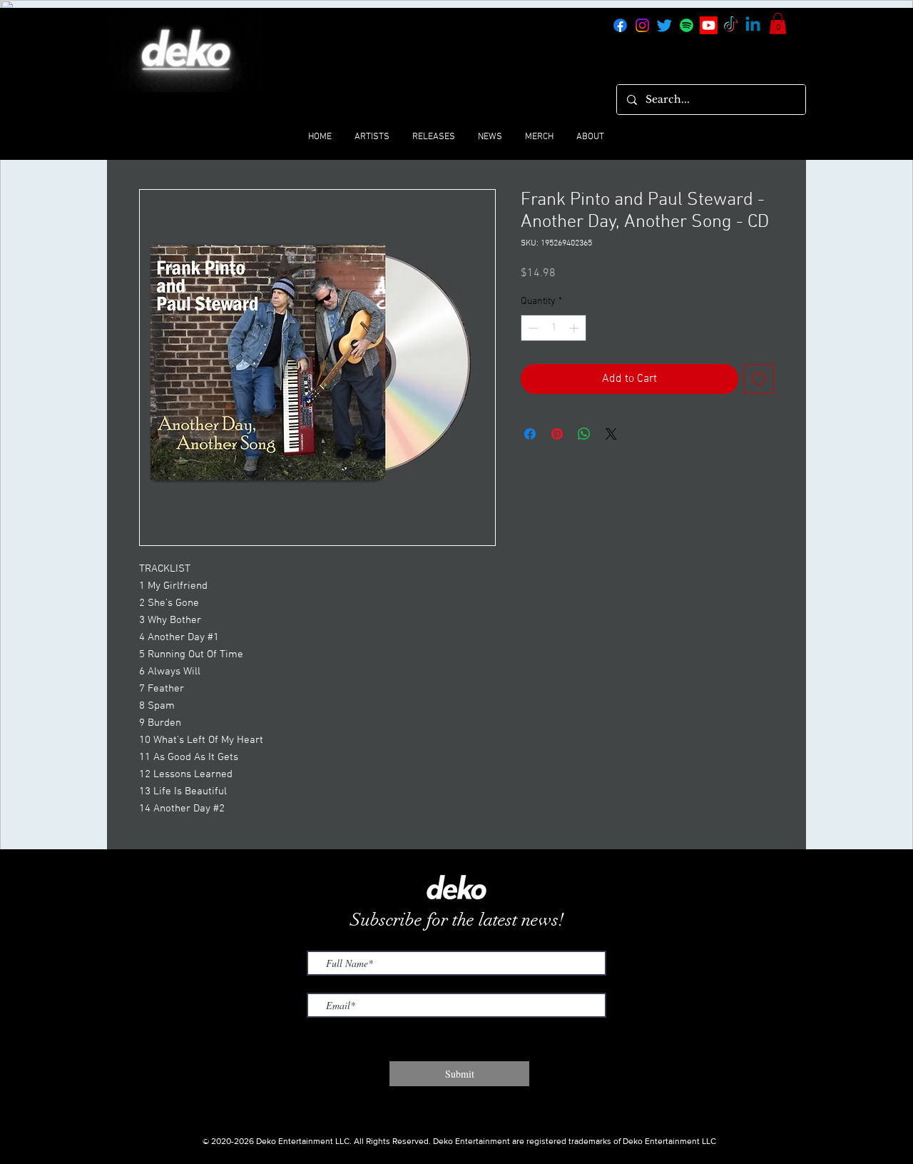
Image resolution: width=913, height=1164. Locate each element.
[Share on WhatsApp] (584, 433)
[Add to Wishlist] (759, 379)
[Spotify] (686, 25)
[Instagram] (642, 25)
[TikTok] (731, 25)
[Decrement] (532, 327)
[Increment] (575, 327)
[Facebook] (620, 25)
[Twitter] (664, 25)
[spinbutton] (553, 327)
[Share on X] (611, 433)
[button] (778, 23)
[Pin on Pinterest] (557, 433)
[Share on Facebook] (530, 433)
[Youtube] (709, 25)
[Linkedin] (753, 25)
